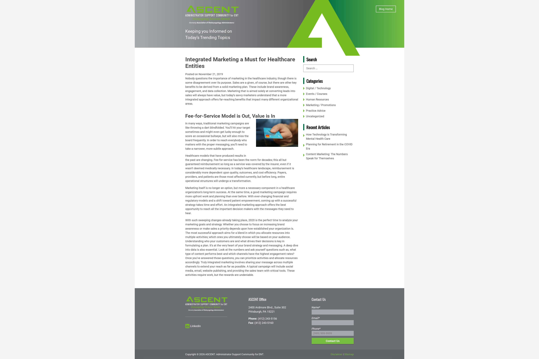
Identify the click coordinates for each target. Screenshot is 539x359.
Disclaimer (336, 354)
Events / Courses (316, 93)
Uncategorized (315, 116)
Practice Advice (316, 110)
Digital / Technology (318, 88)
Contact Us (333, 341)
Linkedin (195, 326)
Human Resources (317, 99)
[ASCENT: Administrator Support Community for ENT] (212, 14)
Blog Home (386, 9)
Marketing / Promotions (321, 105)
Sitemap (349, 354)
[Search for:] (328, 68)
